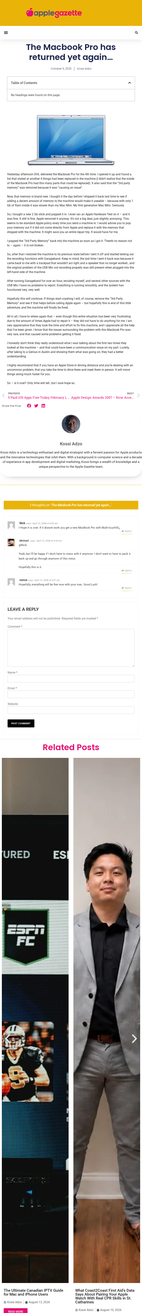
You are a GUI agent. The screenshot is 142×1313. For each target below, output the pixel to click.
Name (12, 672)
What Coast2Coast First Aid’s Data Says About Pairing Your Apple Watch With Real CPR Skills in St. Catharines (104, 1296)
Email (12, 688)
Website (13, 704)
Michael (24, 540)
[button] (6, 33)
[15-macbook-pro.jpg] (71, 165)
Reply (128, 531)
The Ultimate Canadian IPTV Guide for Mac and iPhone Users (33, 1292)
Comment (15, 626)
